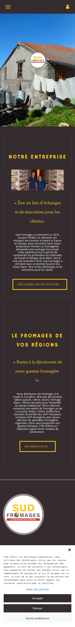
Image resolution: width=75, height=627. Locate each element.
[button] (69, 550)
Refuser (37, 608)
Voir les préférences (37, 618)
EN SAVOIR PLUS (36, 446)
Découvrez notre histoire (38, 284)
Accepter (37, 598)
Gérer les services (37, 589)
